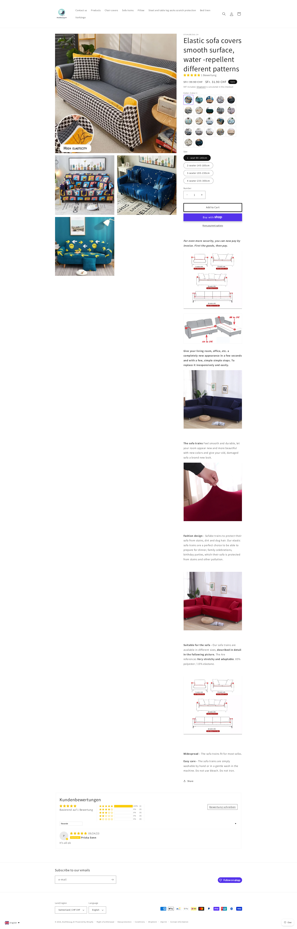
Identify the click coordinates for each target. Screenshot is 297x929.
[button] (224, 14)
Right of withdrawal (105, 922)
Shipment (201, 87)
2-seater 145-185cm (198, 165)
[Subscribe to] (112, 880)
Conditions (140, 922)
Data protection (125, 922)
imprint (163, 922)
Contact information (179, 922)
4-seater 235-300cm (198, 180)
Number (187, 188)
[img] (79, 833)
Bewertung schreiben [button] (222, 807)
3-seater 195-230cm (198, 172)
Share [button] (190, 780)
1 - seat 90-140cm (197, 157)
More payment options (212, 225)
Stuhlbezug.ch (68, 922)
